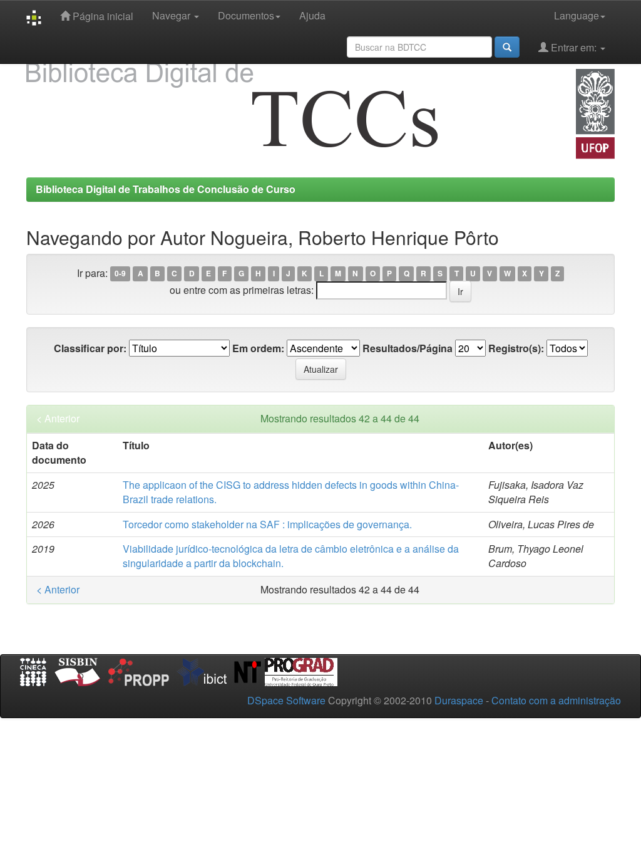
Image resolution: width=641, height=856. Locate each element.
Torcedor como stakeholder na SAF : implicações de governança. (267, 524)
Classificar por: (90, 348)
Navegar (172, 15)
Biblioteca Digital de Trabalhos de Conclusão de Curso (165, 189)
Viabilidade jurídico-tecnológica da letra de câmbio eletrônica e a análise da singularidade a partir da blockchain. (291, 555)
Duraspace (458, 700)
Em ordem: (258, 348)
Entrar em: (573, 47)
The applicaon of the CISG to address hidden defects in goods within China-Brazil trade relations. (291, 492)
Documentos (246, 15)
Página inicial (101, 16)
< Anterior (57, 418)
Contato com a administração (556, 700)
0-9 (120, 273)
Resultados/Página (407, 348)
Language (576, 15)
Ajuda (312, 15)
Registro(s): (516, 348)
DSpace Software (286, 700)
